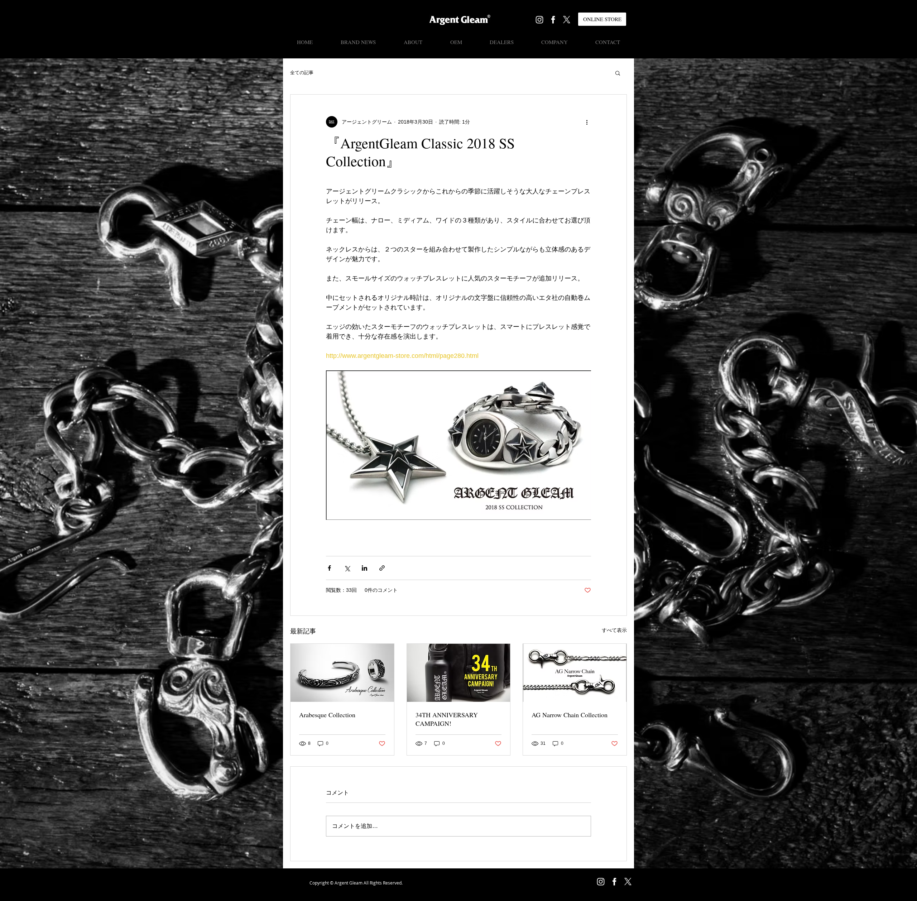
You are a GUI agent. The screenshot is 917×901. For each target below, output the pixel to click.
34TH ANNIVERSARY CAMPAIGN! (447, 719)
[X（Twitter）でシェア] (347, 568)
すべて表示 (614, 630)
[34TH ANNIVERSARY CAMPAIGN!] (458, 673)
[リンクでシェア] (382, 568)
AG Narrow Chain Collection (570, 714)
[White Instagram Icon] (539, 20)
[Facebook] (553, 20)
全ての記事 (301, 72)
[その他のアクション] (586, 122)
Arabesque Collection (327, 714)
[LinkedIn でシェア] (364, 568)
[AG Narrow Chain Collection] (574, 673)
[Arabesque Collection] (342, 673)
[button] (617, 73)
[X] (567, 20)
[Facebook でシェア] (329, 568)
